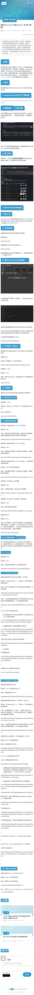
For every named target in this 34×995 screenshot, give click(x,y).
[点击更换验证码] (6, 975)
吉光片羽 (23, 992)
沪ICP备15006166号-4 (22, 989)
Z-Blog (15, 992)
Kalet (4, 3)
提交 (27, 974)
